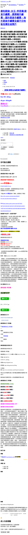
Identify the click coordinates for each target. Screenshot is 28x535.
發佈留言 (3, 148)
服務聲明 (16, 515)
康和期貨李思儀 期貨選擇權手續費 (7, 317)
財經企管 (11, 133)
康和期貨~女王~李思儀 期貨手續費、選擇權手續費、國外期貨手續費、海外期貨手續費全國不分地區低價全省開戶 (14, 18)
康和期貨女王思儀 (5, 117)
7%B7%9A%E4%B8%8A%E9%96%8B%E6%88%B (13, 208)
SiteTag (25, 459)
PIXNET (6, 513)
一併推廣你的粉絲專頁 (4, 320)
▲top (2, 137)
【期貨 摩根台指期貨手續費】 (14, 90)
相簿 (4, 80)
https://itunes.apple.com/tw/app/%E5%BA (12, 203)
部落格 (5, 82)
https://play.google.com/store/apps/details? (10, 196)
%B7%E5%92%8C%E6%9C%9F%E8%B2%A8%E (13, 206)
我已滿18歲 (3, 532)
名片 (4, 84)
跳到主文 (3, 28)
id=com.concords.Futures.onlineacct (9, 198)
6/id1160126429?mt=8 (6, 210)
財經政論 (12, 77)
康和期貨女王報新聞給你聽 (16, 134)
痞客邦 (15, 129)
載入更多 (3, 140)
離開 (8, 532)
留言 (19, 129)
